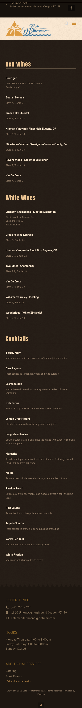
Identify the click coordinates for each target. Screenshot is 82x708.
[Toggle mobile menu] (74, 23)
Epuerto (41, 694)
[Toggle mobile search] (66, 23)
